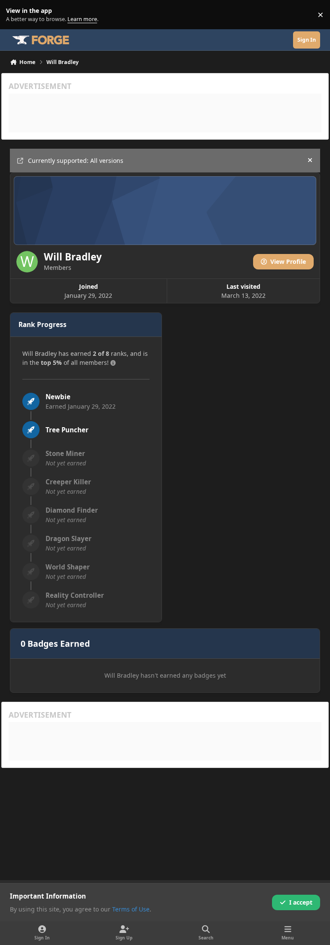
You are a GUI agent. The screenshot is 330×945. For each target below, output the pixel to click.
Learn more (16, 15)
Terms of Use (131, 909)
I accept (300, 902)
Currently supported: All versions (75, 160)
